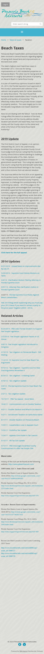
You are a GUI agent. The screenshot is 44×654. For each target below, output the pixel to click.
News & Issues (15, 40)
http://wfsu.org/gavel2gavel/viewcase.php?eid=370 (19, 496)
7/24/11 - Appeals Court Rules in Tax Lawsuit (19, 435)
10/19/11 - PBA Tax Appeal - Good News (17, 399)
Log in (5, 4)
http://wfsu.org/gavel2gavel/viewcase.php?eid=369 (19, 532)
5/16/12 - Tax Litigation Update (13, 381)
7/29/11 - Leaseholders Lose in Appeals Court (19, 425)
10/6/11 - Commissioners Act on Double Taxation (21, 404)
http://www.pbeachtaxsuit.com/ (21, 464)
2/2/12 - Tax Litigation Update (13, 394)
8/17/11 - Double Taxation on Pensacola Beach (20, 420)
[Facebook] (19, 644)
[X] (24, 644)
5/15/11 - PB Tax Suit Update (13, 440)
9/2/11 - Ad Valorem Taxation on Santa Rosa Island (21, 414)
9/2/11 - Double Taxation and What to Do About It (21, 409)
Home (3, 40)
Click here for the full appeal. (14, 252)
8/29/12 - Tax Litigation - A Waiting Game (18, 375)
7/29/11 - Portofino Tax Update (14, 430)
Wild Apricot (23, 651)
